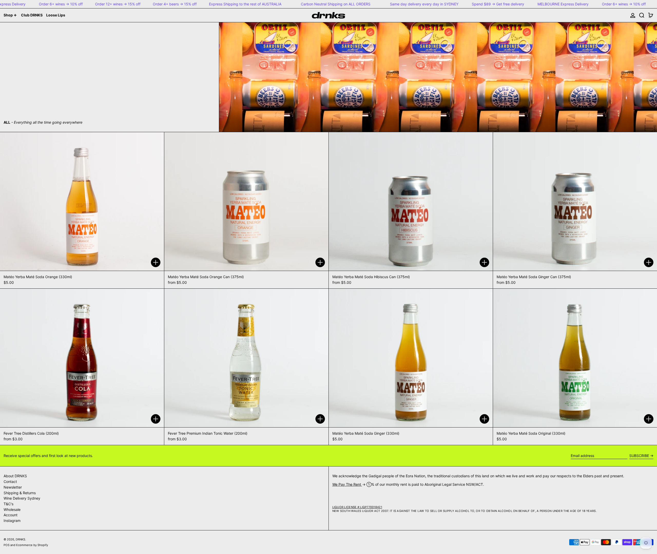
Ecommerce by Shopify (32, 545)
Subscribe (639, 455)
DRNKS (20, 539)
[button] (641, 15)
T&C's (8, 504)
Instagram (12, 520)
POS (6, 545)
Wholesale (12, 509)
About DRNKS (15, 476)
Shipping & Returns (20, 493)
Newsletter (13, 487)
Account (10, 515)
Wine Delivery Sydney (22, 498)
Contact (10, 481)
